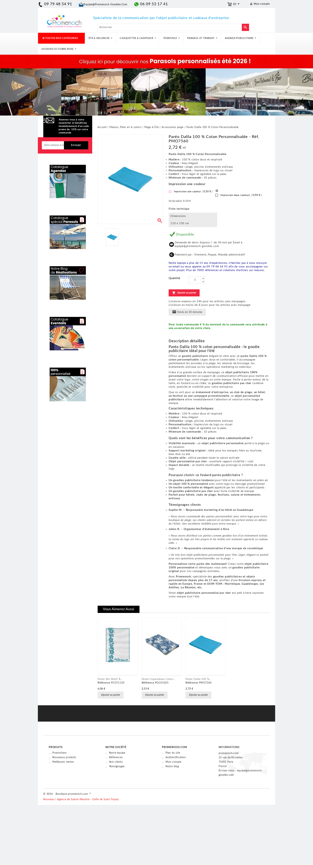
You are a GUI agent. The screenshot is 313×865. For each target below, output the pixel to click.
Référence (104, 683)
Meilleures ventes (63, 762)
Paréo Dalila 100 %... (198, 679)
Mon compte (173, 762)
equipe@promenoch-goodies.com (105, 4)
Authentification (176, 757)
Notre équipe (117, 753)
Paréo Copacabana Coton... (158, 679)
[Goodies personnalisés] (67, 280)
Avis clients (116, 762)
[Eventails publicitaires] (67, 331)
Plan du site (173, 753)
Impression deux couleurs (241, 195)
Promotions (59, 753)
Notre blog (172, 766)
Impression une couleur (192, 191)
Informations (229, 747)
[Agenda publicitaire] (67, 178)
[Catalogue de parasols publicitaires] (67, 229)
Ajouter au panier (184, 293)
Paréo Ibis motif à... (110, 679)
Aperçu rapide (128, 695)
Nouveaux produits (64, 757)
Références (116, 757)
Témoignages (117, 766)
